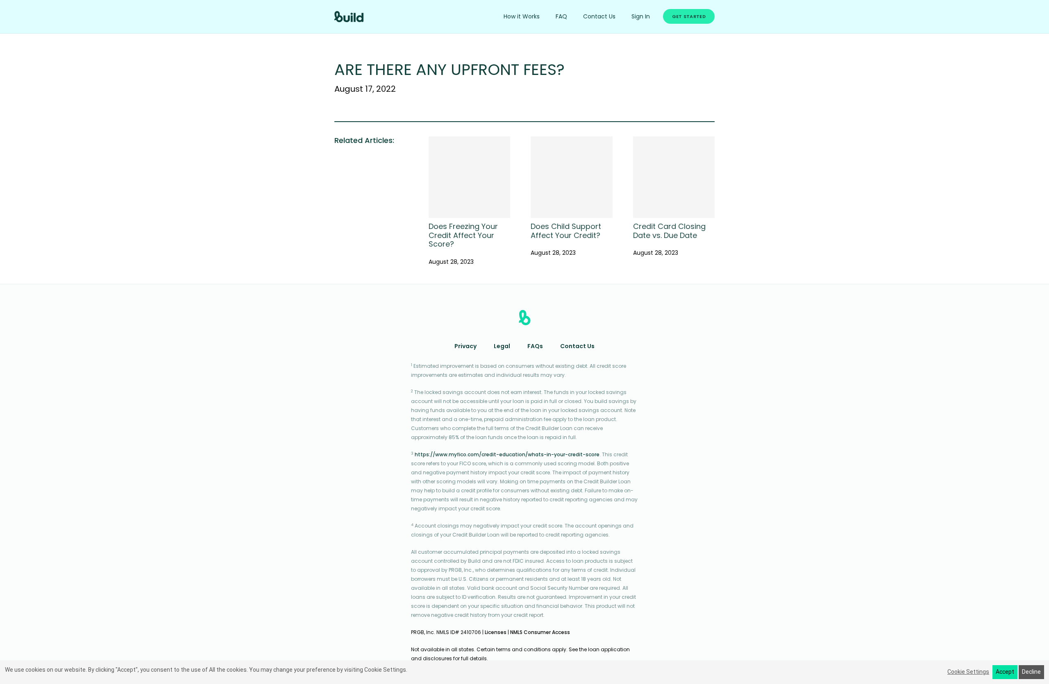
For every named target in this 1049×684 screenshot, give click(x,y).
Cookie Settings (968, 671)
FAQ (561, 17)
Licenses (495, 633)
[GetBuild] (348, 16)
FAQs (535, 346)
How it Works (522, 17)
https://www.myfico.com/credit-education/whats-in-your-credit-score (507, 455)
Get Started (689, 17)
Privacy (465, 346)
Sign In (640, 17)
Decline (1031, 671)
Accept (1005, 671)
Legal (502, 346)
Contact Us (599, 17)
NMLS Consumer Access (540, 633)
